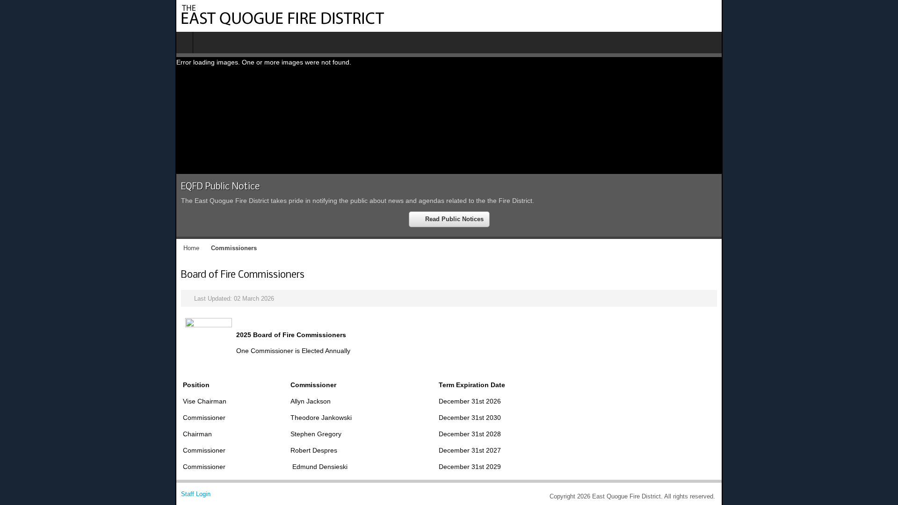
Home (16, 250)
